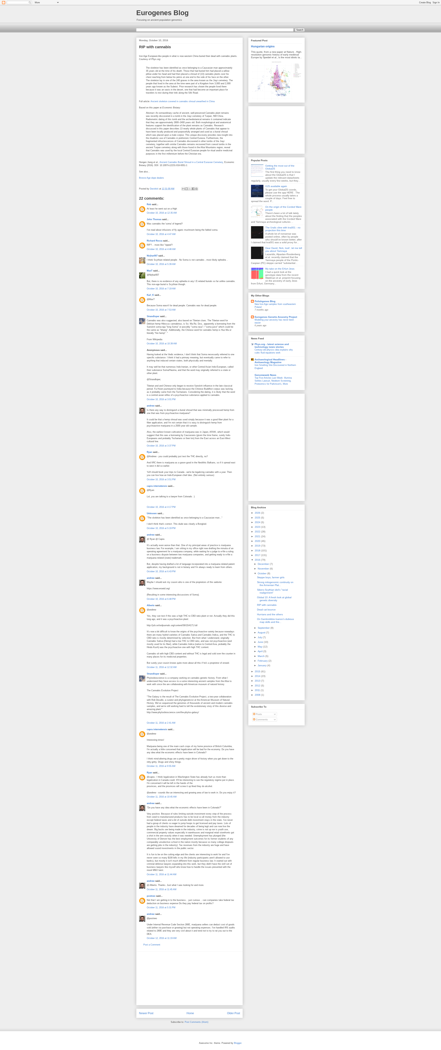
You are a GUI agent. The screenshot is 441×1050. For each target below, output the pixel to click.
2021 (258, 536)
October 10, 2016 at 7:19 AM (161, 288)
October (262, 573)
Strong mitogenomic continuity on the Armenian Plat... (275, 583)
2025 (258, 517)
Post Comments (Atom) (196, 1022)
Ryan (149, 452)
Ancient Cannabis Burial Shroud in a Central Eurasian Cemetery (191, 162)
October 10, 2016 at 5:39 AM (161, 264)
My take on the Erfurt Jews (279, 268)
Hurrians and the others (270, 614)
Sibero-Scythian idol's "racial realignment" (272, 591)
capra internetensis (157, 486)
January (262, 665)
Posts (258, 714)
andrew (151, 405)
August (262, 632)
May (260, 646)
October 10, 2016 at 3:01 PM (161, 399)
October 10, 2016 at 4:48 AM (161, 249)
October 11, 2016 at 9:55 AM (161, 766)
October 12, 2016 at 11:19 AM (162, 938)
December (264, 564)
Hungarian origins (263, 46)
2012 (258, 685)
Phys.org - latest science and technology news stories (272, 345)
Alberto (151, 605)
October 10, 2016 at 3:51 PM (161, 479)
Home (190, 1013)
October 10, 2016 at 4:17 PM (161, 507)
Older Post (233, 1013)
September (264, 627)
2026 (258, 512)
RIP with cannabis (266, 605)
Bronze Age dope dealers (151, 178)
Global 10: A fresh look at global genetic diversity (274, 599)
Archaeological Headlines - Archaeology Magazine (270, 361)
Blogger (237, 1043)
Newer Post (146, 1013)
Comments (261, 719)
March (261, 656)
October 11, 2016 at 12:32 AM (162, 667)
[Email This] (183, 189)
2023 (258, 527)
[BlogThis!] (186, 189)
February (263, 660)
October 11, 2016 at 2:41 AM (161, 723)
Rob (149, 204)
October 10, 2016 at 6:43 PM (161, 571)
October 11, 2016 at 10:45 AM (162, 796)
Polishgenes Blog (265, 301)
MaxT (149, 270)
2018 (258, 550)
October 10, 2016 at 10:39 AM (162, 343)
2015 (258, 671)
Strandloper (153, 316)
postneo (151, 896)
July (260, 637)
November (264, 568)
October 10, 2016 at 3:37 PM (161, 445)
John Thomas (154, 219)
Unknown (152, 513)
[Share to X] (190, 189)
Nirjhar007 (152, 255)
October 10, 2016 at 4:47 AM (161, 234)
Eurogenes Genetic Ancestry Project (276, 317)
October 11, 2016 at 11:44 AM (161, 874)
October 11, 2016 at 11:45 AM (161, 889)
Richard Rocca (154, 240)
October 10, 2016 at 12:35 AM (162, 213)
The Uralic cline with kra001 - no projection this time (282, 229)
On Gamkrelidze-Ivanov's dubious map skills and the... (275, 620)
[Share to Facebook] (193, 189)
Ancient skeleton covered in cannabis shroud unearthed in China (183, 101)
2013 (258, 680)
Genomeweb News (265, 375)
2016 (258, 559)
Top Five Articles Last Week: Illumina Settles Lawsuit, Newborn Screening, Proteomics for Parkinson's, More (273, 381)
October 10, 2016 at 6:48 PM (161, 599)
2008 (258, 694)
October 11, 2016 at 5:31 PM (161, 907)
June (261, 642)
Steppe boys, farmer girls (270, 577)
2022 (258, 531)
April (260, 651)
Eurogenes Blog (162, 13)
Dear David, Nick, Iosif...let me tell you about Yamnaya (283, 249)
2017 (258, 555)
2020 (258, 541)
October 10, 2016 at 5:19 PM (161, 528)
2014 (258, 676)
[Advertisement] (189, 978)
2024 (258, 522)
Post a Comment (151, 944)
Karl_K (150, 295)
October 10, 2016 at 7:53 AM (161, 309)
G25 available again (276, 186)
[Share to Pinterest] (196, 189)
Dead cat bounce (266, 609)
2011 (258, 690)
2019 (258, 545)
